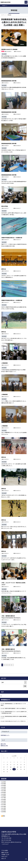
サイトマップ (5, 844)
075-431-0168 (7, 838)
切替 (25, 686)
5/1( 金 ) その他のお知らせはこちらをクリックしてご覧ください (13, 721)
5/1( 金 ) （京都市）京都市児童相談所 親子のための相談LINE (13, 708)
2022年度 (3, 789)
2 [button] (4, 665)
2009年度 (3, 811)
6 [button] (11, 665)
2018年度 (3, 796)
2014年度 (3, 803)
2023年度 (3, 787)
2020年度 (3, 792)
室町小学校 (3, 744)
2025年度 (3, 783)
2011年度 (3, 808)
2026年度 (3, 782)
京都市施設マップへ (5, 735)
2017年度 (3, 797)
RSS (4, 816)
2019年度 (3, 794)
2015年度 (3, 801)
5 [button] (9, 665)
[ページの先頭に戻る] (26, 859)
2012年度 (3, 806)
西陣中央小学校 (4, 745)
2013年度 (3, 804)
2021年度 (3, 790)
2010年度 (3, 810)
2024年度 (3, 785)
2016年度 (3, 799)
